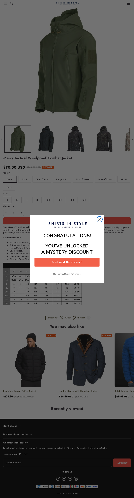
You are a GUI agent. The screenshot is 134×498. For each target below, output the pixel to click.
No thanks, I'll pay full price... (67, 274)
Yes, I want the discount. (67, 262)
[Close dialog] (99, 219)
